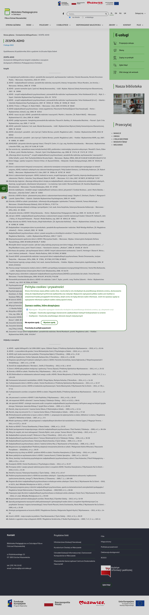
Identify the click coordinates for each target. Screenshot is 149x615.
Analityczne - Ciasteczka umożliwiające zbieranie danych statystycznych (56, 316)
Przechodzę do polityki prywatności (38, 328)
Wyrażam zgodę (49, 323)
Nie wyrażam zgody (32, 323)
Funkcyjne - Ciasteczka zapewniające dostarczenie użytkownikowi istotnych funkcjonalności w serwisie (67, 313)
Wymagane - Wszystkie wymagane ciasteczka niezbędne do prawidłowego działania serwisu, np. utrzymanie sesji (71, 310)
